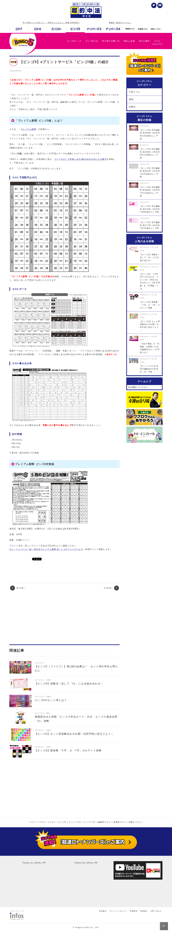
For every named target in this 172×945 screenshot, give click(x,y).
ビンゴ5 (62, 822)
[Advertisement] (64, 617)
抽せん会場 (129, 41)
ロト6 (42, 822)
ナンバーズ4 (89, 822)
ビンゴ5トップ (74, 41)
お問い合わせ (155, 911)
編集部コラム (104, 822)
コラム (157, 41)
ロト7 (33, 822)
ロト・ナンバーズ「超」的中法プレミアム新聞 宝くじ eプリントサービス (46, 549)
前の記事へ (20, 588)
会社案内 (102, 911)
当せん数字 (144, 41)
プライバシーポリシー (118, 911)
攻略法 (132, 107)
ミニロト (51, 822)
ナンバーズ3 (75, 822)
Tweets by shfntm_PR (34, 863)
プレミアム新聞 (28, 129)
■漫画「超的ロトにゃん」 (120, 23)
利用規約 (143, 911)
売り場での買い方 (111, 41)
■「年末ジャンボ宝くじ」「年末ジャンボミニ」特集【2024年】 (51, 23)
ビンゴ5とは (92, 41)
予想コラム (134, 92)
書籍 (131, 99)
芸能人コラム (135, 822)
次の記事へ (108, 588)
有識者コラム (119, 822)
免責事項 (133, 911)
